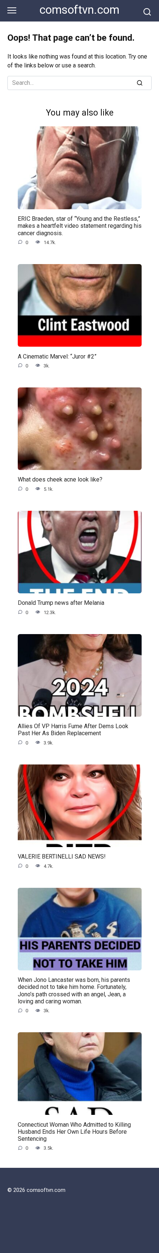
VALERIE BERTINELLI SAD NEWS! (62, 856)
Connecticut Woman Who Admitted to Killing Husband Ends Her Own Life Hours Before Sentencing (74, 1131)
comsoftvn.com (79, 10)
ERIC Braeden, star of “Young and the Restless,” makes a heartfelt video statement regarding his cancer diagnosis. (80, 225)
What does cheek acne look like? (60, 479)
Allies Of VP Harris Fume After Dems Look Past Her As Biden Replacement (73, 730)
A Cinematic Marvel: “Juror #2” (57, 356)
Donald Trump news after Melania (61, 602)
